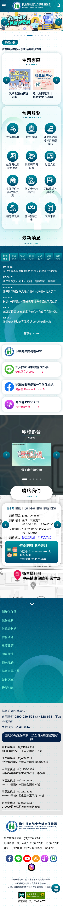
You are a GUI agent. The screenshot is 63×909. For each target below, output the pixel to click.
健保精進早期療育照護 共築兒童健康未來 (27, 320)
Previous (4, 22)
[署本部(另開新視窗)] (31, 588)
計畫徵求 (49, 257)
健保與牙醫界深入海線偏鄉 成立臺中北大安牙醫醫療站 (32, 289)
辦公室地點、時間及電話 (36, 537)
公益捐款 (49, 887)
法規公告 (31, 257)
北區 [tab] (25, 508)
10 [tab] (48, 35)
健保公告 (22, 257)
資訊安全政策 (44, 879)
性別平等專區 (17, 879)
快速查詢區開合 (59, 5)
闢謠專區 (14, 257)
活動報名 (58, 257)
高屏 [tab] (46, 508)
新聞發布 (5, 257)
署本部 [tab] (10, 508)
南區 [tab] (39, 508)
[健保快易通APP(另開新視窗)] (53, 858)
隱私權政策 (30, 879)
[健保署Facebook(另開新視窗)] (9, 858)
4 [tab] (24, 35)
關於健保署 (9, 611)
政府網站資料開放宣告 (25, 883)
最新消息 (8, 687)
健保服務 (8, 620)
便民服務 (8, 662)
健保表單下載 (10, 670)
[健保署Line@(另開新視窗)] (18, 858)
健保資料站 (9, 628)
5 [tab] (28, 35)
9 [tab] (45, 35)
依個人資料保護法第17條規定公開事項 (25, 887)
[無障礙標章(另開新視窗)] (35, 895)
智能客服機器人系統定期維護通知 (21, 49)
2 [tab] (17, 35)
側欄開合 (4, 5)
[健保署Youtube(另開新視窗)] (27, 858)
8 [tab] (42, 35)
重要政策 (8, 645)
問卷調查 (56, 888)
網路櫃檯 (8, 654)
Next (58, 22)
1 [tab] (14, 35)
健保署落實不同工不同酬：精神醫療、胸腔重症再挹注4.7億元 (32, 279)
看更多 (28, 333)
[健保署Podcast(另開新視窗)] (44, 858)
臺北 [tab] (18, 508)
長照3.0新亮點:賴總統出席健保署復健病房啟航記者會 (32, 300)
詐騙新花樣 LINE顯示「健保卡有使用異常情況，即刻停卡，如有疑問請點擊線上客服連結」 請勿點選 (32, 310)
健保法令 (8, 637)
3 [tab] (21, 35)
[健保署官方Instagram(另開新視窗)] (31, 867)
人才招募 (40, 257)
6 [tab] (33, 35)
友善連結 (42, 883)
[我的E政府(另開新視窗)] (21, 895)
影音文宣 (8, 679)
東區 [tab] (53, 508)
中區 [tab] (32, 508)
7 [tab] (38, 35)
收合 (31, 604)
